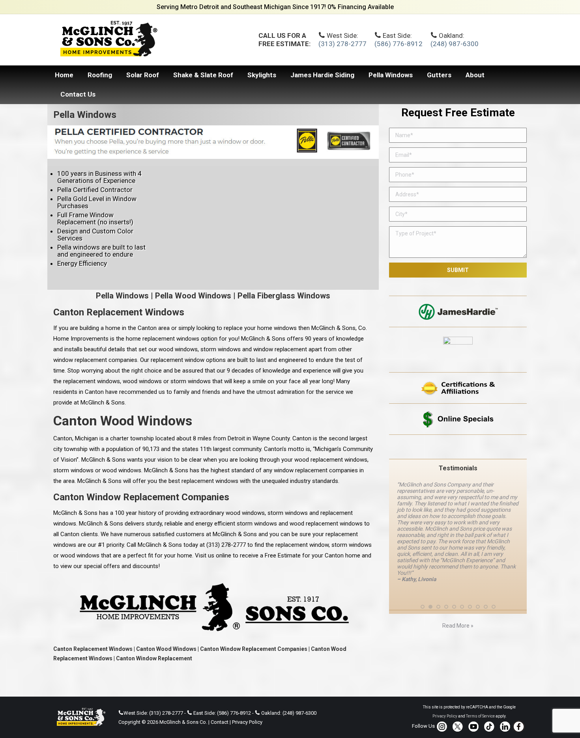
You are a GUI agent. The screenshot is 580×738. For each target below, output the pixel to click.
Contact (219, 722)
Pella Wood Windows (193, 295)
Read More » (457, 625)
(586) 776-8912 (398, 44)
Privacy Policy (247, 722)
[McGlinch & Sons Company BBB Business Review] (458, 447)
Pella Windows (122, 295)
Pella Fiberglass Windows (284, 295)
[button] (423, 607)
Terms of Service (480, 716)
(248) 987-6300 (454, 44)
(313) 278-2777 (342, 44)
